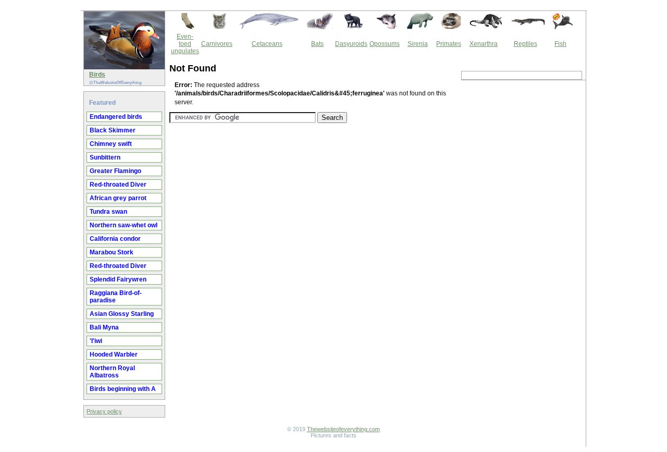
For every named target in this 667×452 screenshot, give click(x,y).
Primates (448, 43)
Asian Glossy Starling (122, 313)
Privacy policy (104, 411)
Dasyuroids (351, 43)
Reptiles (525, 43)
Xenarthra (484, 43)
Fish (560, 43)
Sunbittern (105, 157)
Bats (317, 43)
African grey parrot (118, 198)
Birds (97, 74)
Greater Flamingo (115, 171)
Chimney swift (111, 144)
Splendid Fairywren (118, 279)
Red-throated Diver (118, 184)
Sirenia (417, 43)
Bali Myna (104, 327)
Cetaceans (267, 43)
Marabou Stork (111, 252)
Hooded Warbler (114, 354)
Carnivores (216, 43)
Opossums (384, 43)
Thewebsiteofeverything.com (343, 429)
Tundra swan (108, 211)
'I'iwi (96, 341)
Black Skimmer (112, 130)
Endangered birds (116, 116)
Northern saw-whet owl (123, 225)
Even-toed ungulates (185, 44)
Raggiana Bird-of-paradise (116, 296)
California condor (115, 238)
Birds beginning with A (123, 389)
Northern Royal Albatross (112, 371)
